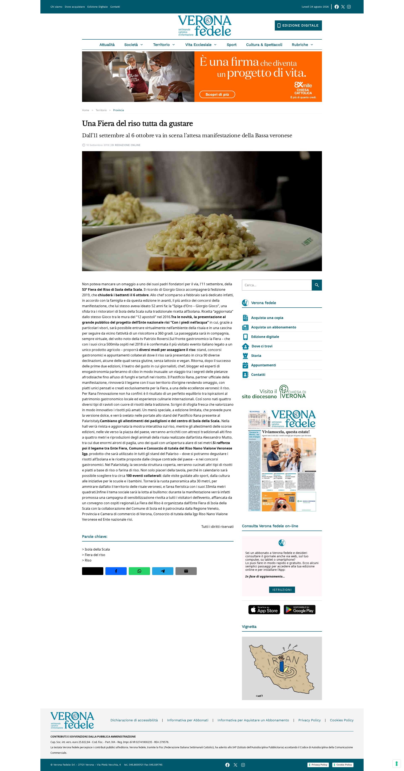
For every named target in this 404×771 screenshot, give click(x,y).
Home (85, 110)
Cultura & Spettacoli (264, 45)
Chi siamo (56, 6)
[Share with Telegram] (162, 571)
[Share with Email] (186, 571)
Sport (232, 45)
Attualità (107, 45)
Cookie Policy (344, 764)
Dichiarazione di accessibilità (134, 720)
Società (131, 45)
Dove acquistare (75, 6)
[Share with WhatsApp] (139, 571)
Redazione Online (127, 145)
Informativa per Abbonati (187, 720)
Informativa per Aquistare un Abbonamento (253, 720)
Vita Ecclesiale (198, 45)
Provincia (118, 110)
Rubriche (300, 45)
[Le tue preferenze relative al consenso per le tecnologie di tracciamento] (397, 764)
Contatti (115, 6)
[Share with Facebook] (116, 571)
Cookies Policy (342, 720)
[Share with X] (92, 571)
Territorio (161, 45)
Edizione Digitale (97, 6)
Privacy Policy (309, 720)
